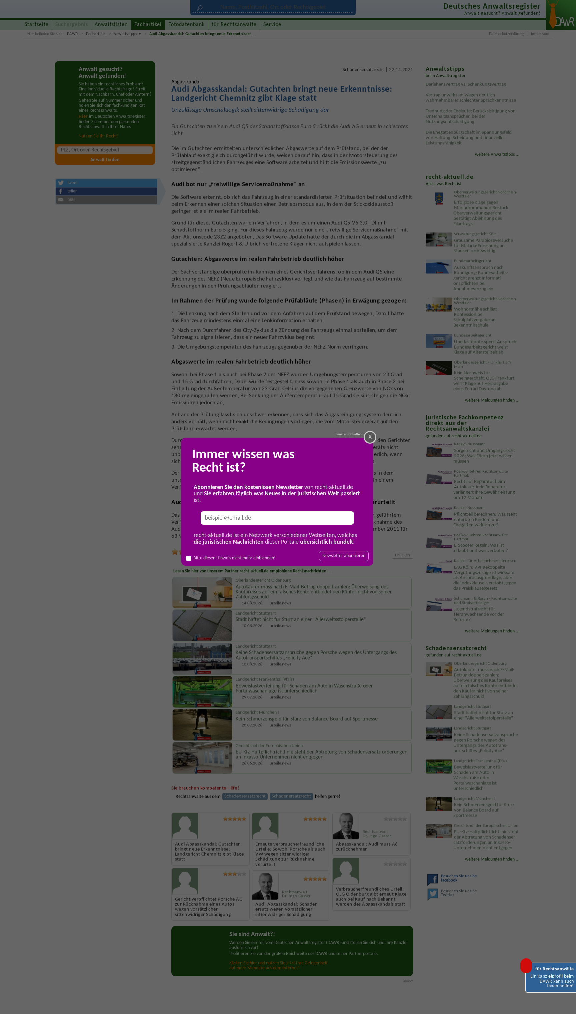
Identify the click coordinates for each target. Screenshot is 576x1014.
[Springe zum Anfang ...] (564, 1002)
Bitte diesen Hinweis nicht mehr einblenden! (234, 558)
